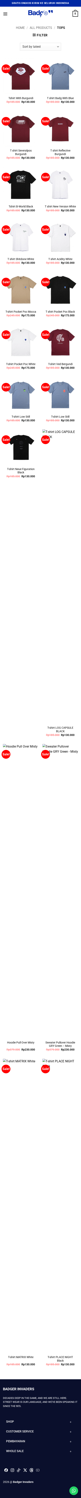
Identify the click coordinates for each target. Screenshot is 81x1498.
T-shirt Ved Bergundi (60, 364)
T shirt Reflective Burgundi (60, 152)
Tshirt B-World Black (21, 206)
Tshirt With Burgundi (20, 98)
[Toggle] (70, 1422)
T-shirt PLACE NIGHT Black (60, 1359)
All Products (41, 28)
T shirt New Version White (60, 206)
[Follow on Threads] (31, 1471)
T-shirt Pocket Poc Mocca (21, 311)
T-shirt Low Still (21, 416)
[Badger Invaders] (40, 14)
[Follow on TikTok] (18, 1471)
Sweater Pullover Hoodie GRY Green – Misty (60, 1044)
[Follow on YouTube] (37, 1471)
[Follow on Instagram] (12, 1471)
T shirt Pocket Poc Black (60, 311)
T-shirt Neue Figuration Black (21, 470)
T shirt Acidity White (60, 259)
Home (20, 28)
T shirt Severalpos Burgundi (21, 152)
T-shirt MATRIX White (20, 1357)
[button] (5, 14)
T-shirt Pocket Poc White (20, 364)
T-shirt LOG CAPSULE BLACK (60, 729)
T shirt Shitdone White (20, 259)
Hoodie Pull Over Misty (20, 1042)
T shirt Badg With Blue (60, 98)
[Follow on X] (25, 1470)
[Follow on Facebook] (6, 1471)
